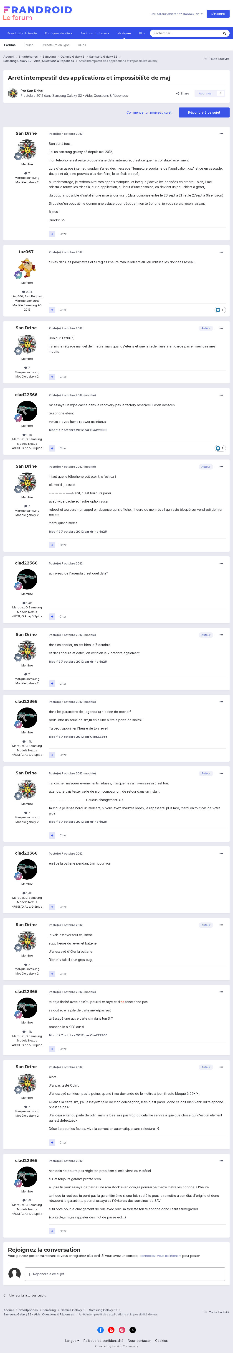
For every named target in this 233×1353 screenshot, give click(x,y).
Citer (63, 234)
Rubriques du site (58, 33)
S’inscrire (218, 13)
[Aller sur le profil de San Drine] (13, 93)
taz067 (26, 251)
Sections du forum (94, 33)
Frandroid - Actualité (22, 33)
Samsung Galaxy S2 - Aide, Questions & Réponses (90, 95)
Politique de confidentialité (104, 1341)
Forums (10, 45)
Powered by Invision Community (116, 1346)
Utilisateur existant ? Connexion (175, 14)
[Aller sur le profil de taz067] (27, 268)
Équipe (28, 45)
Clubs (82, 45)
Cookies (161, 1341)
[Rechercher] (225, 33)
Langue (71, 1341)
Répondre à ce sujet (204, 112)
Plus (142, 33)
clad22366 (26, 394)
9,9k (28, 292)
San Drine (35, 91)
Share (184, 93)
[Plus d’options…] (221, 134)
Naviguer (124, 33)
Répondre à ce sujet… (49, 1274)
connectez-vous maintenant (160, 1256)
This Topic (206, 33)
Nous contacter (139, 1341)
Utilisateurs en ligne (56, 45)
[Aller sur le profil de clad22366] (27, 411)
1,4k (28, 435)
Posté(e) (66, 133)
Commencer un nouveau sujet (149, 112)
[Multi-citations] (52, 234)
